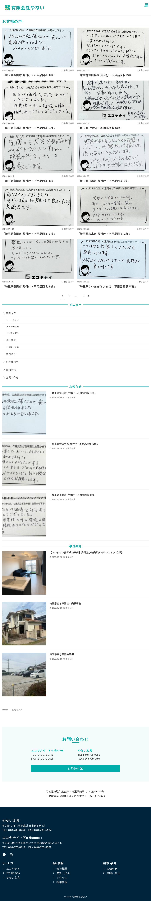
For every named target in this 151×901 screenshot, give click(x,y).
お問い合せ (12, 377)
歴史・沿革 (14, 346)
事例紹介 (11, 354)
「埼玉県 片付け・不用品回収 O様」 (100, 128)
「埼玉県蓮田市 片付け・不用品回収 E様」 (29, 286)
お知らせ (111, 868)
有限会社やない (79, 896)
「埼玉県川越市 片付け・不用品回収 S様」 (29, 128)
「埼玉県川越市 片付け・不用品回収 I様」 (103, 181)
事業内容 (11, 313)
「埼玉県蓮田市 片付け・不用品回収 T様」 (29, 75)
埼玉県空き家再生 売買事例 (66, 603)
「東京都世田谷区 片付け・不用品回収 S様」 (105, 75)
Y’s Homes (14, 326)
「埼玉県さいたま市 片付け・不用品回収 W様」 (107, 286)
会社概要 (11, 340)
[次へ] (88, 295)
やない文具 (14, 332)
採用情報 (11, 369)
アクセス (61, 877)
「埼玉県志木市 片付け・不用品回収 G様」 (104, 234)
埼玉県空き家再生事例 (62, 654)
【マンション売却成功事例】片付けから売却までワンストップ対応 (86, 552)
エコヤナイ (14, 320)
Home (5, 709)
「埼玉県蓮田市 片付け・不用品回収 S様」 (29, 234)
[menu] (146, 5)
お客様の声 (12, 361)
